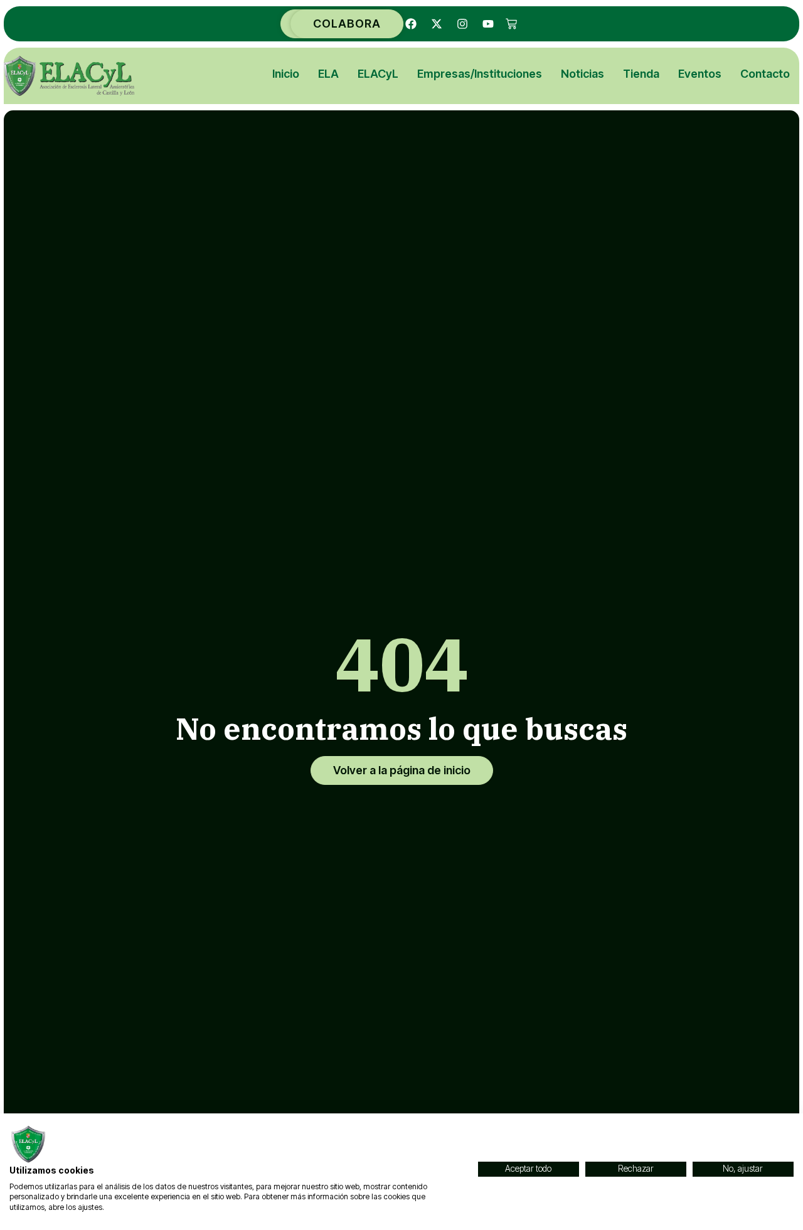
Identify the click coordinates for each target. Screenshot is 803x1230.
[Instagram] (462, 24)
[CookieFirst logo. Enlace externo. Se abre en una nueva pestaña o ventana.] (28, 1144)
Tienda (641, 73)
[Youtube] (488, 24)
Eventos (699, 73)
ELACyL (378, 73)
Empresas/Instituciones (479, 73)
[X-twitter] (436, 24)
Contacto (765, 73)
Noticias (582, 73)
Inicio (285, 73)
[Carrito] (511, 24)
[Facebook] (411, 24)
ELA (328, 73)
